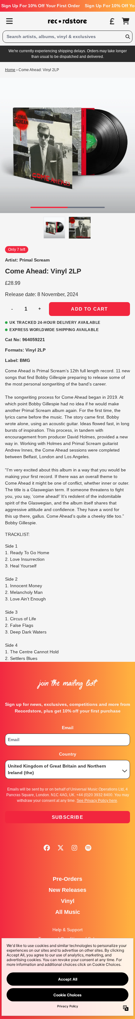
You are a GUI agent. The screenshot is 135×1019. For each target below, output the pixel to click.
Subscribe (67, 817)
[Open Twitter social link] (61, 848)
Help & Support (67, 929)
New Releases (67, 890)
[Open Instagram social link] (74, 848)
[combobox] (67, 37)
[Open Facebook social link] (47, 848)
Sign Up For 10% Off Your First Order (40, 5)
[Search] (127, 37)
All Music (67, 912)
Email (67, 727)
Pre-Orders (67, 879)
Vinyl (67, 901)
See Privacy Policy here (97, 800)
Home (10, 70)
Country (67, 754)
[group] (54, 228)
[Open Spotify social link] (88, 848)
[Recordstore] (67, 21)
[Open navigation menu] (9, 21)
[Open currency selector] (112, 21)
